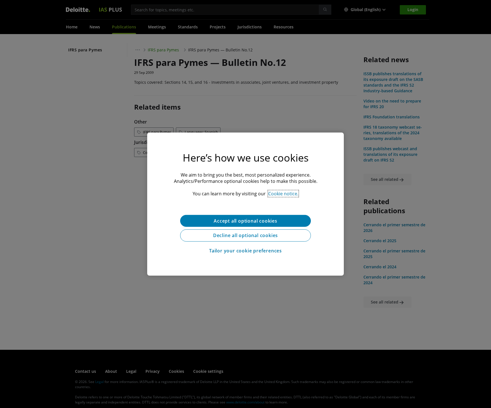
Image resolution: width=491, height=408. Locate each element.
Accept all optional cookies (245, 220)
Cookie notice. (283, 193)
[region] (245, 203)
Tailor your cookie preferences (245, 251)
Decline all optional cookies (245, 235)
